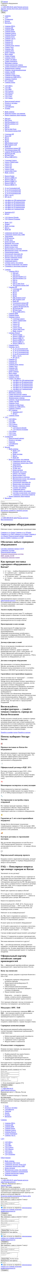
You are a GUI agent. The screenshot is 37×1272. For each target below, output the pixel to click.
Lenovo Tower (9, 169)
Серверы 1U (9, 40)
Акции (7, 1113)
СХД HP (8, 87)
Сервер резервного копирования (16, 66)
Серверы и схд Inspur (21, 534)
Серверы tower (10, 37)
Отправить (5, 1213)
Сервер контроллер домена (14, 65)
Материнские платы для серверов (16, 250)
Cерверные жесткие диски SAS (15, 1164)
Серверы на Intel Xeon (12, 75)
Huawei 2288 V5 (10, 179)
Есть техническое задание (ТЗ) (13, 1083)
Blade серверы (9, 112)
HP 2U (7, 139)
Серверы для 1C (10, 38)
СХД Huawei (9, 93)
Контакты (8, 23)
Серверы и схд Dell (7, 534)
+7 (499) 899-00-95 (7, 7)
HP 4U (7, 141)
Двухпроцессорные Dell (13, 131)
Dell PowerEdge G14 (11, 124)
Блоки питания (10, 241)
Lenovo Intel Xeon (11, 171)
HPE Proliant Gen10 (11, 143)
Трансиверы (9, 236)
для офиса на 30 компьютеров (15, 204)
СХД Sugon (9, 98)
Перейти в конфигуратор (9, 732)
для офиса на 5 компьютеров (14, 209)
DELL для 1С (9, 195)
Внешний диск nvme (12, 243)
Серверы (8, 16)
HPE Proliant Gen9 (11, 145)
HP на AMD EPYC (11, 157)
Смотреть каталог (22, 510)
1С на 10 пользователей (13, 190)
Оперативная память (12, 252)
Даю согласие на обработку (16, 1209)
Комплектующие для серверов (15, 113)
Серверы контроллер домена (14, 1173)
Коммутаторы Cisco (11, 247)
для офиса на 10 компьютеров (15, 207)
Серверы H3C (9, 51)
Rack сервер (9, 54)
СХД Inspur (8, 94)
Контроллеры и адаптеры (13, 248)
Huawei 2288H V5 (11, 181)
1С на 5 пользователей (12, 188)
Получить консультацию (20, 8)
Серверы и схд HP (17, 538)
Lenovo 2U (8, 165)
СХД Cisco (8, 96)
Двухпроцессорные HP (12, 150)
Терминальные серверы (13, 68)
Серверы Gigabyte (11, 79)
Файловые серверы (11, 63)
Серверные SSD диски (12, 1163)
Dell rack (7, 118)
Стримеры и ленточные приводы (16, 266)
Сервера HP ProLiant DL (13, 152)
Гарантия (8, 105)
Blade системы (10, 226)
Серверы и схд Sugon (8, 532)
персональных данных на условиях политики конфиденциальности (16, 1209)
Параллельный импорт (12, 101)
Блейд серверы (10, 52)
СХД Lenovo (9, 91)
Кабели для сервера (11, 245)
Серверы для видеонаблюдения (15, 70)
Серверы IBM (9, 29)
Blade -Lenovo (9, 172)
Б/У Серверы (9, 80)
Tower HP (8, 136)
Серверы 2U (9, 42)
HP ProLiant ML (10, 153)
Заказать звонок (6, 8)
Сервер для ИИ (10, 72)
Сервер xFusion (10, 56)
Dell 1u (7, 125)
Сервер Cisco (9, 47)
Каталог (7, 21)
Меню (3, 12)
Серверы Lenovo (10, 33)
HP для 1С (8, 197)
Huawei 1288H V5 (11, 178)
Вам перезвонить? (7, 519)
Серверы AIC (9, 49)
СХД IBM (8, 89)
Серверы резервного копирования (16, 1171)
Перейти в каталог (24, 732)
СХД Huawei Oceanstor (12, 219)
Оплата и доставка (11, 103)
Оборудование (6, 1158)
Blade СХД (8, 222)
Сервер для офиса (11, 59)
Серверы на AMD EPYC (13, 77)
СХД (6, 17)
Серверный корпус (11, 261)
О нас (7, 1106)
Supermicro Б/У (10, 212)
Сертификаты (9, 106)
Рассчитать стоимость (8, 510)
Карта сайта (27, 1196)
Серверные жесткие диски (14, 233)
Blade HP (8, 146)
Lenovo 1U (8, 164)
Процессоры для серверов (13, 255)
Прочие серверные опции (13, 257)
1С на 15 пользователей (13, 191)
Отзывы (7, 108)
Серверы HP (9, 28)
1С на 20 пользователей (13, 193)
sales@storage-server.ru (21, 7)
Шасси (7, 228)
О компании (9, 19)
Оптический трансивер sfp (14, 254)
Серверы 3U (9, 44)
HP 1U (7, 138)
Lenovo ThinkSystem (11, 162)
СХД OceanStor (10, 1154)
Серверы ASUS (10, 58)
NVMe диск (9, 240)
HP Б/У (7, 214)
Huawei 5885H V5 (11, 185)
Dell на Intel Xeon (10, 129)
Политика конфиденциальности (11, 1196)
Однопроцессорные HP (13, 148)
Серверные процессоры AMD (15, 234)
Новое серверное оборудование (15, 115)
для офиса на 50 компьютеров (15, 202)
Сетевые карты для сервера (14, 263)
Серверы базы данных (12, 45)
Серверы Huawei (10, 35)
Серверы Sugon (10, 82)
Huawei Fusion (9, 176)
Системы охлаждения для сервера (16, 264)
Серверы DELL (10, 26)
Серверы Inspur (10, 31)
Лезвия (7, 224)
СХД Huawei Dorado (12, 217)
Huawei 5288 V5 (10, 183)
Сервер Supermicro (11, 61)
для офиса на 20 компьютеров (15, 205)
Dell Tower (8, 120)
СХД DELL (9, 86)
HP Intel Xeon (9, 155)
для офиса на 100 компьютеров (15, 200)
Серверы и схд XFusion (23, 532)
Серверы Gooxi (10, 73)
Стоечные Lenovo (11, 160)
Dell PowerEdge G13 (11, 122)
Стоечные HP (9, 134)
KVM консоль (9, 238)
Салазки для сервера (11, 259)
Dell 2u (7, 127)
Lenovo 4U (8, 167)
